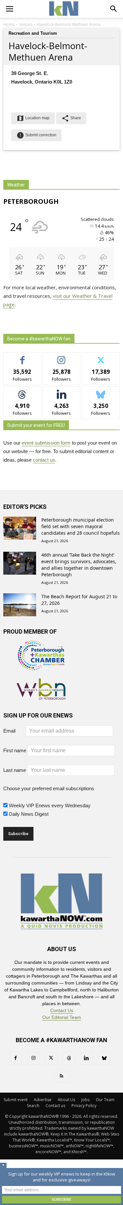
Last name (14, 770)
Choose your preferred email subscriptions (48, 788)
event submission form (46, 443)
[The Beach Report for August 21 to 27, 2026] (19, 604)
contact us (44, 460)
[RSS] (61, 1076)
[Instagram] (33, 1058)
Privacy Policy (84, 1105)
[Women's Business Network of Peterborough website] (41, 696)
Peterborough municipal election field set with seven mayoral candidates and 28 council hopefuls (80, 526)
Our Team (105, 1099)
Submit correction (36, 135)
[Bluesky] (104, 1058)
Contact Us (61, 1010)
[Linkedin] (86, 1058)
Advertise (42, 1099)
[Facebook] (15, 1058)
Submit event (16, 1099)
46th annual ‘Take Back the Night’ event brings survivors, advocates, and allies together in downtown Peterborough (78, 565)
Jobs (85, 1099)
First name (14, 750)
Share (71, 118)
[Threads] (68, 1058)
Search (33, 1105)
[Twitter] (51, 1058)
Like (22, 357)
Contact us (55, 1105)
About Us (66, 1099)
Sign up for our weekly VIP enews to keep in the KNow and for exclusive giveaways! (61, 1177)
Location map (33, 118)
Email (14, 731)
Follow (61, 357)
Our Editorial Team (61, 1017)
